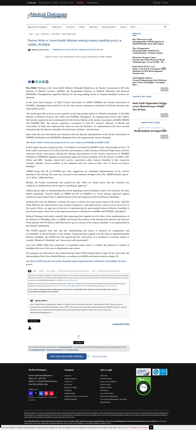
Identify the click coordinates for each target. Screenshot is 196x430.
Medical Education (108, 27)
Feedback (67, 390)
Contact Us (68, 381)
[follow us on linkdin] (41, 393)
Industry (123, 27)
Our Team (68, 384)
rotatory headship (50, 271)
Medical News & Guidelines (37, 27)
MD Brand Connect (45, 3)
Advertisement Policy (81, 286)
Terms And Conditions (55, 350)
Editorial (136, 33)
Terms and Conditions (108, 381)
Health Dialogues (92, 3)
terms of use (36, 423)
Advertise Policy (106, 378)
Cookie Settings (142, 427)
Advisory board (70, 378)
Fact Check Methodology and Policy (113, 399)
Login (166, 3)
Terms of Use (58, 286)
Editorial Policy (106, 387)
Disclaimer (104, 390)
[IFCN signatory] (143, 385)
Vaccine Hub (64, 3)
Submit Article (69, 393)
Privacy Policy (67, 286)
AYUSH (81, 27)
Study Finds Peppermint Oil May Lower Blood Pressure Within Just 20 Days (149, 106)
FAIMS (93, 271)
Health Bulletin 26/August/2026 (150, 129)
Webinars (55, 3)
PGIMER (41, 271)
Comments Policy (121, 324)
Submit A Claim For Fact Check (76, 396)
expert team (56, 415)
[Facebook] (29, 81)
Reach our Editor (70, 387)
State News (93, 27)
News (37, 34)
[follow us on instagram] (46, 393)
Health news (56, 27)
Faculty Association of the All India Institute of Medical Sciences (73, 271)
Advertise (103, 376)
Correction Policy (106, 393)
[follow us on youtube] (51, 393)
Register (158, 3)
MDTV (71, 3)
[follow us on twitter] (36, 393)
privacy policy (45, 423)
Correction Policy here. (71, 280)
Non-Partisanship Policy (109, 396)
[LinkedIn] (36, 81)
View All (164, 89)
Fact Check (80, 3)
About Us (67, 376)
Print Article (34, 321)
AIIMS (34, 271)
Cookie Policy (128, 427)
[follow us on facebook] (31, 393)
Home (31, 34)
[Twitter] (33, 81)
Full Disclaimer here (110, 286)
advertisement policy (56, 423)
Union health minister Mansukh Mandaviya (109, 271)
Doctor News (56, 34)
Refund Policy (105, 402)
